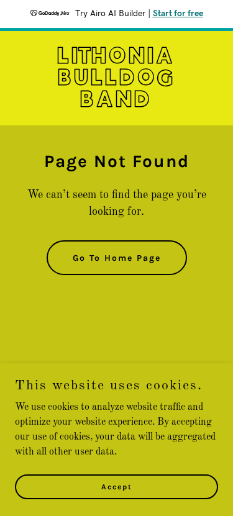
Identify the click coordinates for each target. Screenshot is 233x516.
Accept (116, 486)
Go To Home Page (117, 258)
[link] (116, 104)
